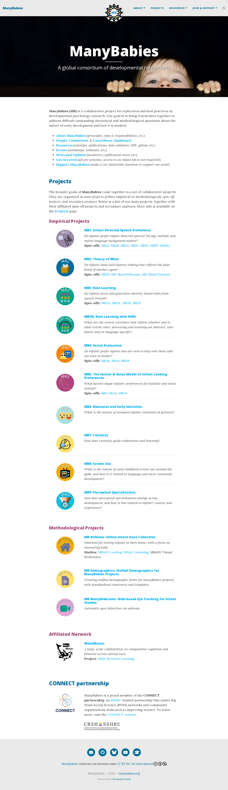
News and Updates (71, 155)
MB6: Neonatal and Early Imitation (113, 406)
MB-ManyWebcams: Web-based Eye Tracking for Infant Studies (130, 601)
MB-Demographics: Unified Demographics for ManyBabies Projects (121, 572)
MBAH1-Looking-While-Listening (123, 552)
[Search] (222, 8)
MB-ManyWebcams (125, 274)
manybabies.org (129, 773)
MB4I (115, 361)
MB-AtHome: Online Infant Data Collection (119, 537)
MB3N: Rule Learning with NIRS (110, 316)
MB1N (144, 245)
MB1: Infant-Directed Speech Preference (117, 230)
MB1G (124, 245)
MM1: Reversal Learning (116, 659)
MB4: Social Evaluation (103, 345)
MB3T (137, 303)
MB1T (154, 245)
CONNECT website (121, 715)
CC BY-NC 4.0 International (135, 764)
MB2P (105, 274)
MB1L (135, 245)
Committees (78, 140)
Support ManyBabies (72, 164)
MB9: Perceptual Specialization (110, 492)
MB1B (115, 245)
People (61, 140)
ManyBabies (13, 8)
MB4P (125, 361)
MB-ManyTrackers (156, 274)
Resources (64, 145)
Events (61, 150)
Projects (157, 8)
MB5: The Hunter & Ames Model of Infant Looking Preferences (125, 376)
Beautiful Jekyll (121, 779)
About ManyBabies (71, 136)
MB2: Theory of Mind (101, 259)
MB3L (116, 303)
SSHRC (115, 700)
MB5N (123, 393)
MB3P (126, 303)
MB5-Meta (109, 393)
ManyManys (94, 643)
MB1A (105, 245)
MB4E (105, 361)
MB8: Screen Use (97, 463)
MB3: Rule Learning (100, 288)
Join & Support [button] (204, 8)
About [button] (138, 8)
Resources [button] (177, 8)
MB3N (105, 303)
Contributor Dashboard (112, 140)
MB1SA (165, 245)
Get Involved (66, 160)
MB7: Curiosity (96, 435)
